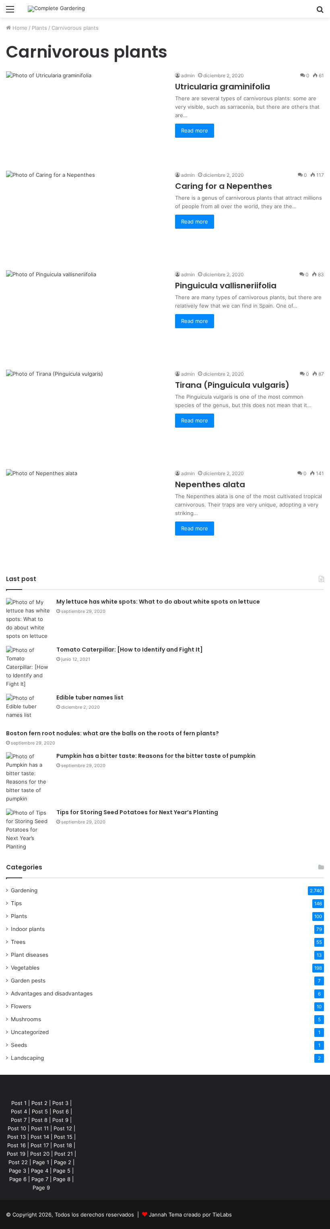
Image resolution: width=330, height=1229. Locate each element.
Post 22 (18, 1162)
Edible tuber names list (90, 697)
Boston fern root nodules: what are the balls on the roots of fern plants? (112, 733)
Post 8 (39, 1120)
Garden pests (28, 980)
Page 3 (17, 1170)
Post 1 (19, 1103)
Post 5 (40, 1111)
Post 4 (19, 1111)
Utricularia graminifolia (222, 86)
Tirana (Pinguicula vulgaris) (232, 385)
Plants (39, 28)
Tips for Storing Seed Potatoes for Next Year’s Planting (137, 812)
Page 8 (61, 1179)
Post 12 (63, 1128)
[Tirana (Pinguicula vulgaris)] (85, 414)
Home (19, 28)
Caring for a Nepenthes (223, 186)
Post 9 (60, 1120)
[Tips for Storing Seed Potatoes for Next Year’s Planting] (28, 830)
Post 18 (63, 1145)
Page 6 (18, 1179)
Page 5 (61, 1170)
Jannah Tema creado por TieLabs (190, 1214)
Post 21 (63, 1153)
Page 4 (39, 1170)
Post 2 (39, 1103)
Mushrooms (26, 1019)
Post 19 (16, 1153)
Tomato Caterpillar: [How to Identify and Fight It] (129, 650)
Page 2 (62, 1162)
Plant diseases (29, 955)
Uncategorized (30, 1032)
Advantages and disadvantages (52, 993)
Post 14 (40, 1137)
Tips (16, 903)
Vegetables (25, 967)
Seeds (19, 1045)
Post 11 (40, 1128)
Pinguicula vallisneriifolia (225, 285)
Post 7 (19, 1120)
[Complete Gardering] (56, 9)
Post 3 (60, 1103)
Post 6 (61, 1111)
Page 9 (41, 1187)
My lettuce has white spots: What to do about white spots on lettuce (158, 602)
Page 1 (41, 1162)
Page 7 (39, 1179)
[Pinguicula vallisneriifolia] (85, 315)
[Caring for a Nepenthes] (85, 216)
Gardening (24, 890)
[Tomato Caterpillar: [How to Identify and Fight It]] (28, 667)
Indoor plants (28, 929)
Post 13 (16, 1137)
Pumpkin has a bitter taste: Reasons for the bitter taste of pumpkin (156, 756)
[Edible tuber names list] (28, 709)
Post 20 (40, 1153)
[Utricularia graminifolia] (85, 116)
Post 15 (63, 1137)
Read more (194, 130)
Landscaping (27, 1058)
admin (188, 75)
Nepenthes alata (210, 484)
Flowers (21, 1006)
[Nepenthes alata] (85, 514)
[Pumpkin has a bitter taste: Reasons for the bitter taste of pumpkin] (28, 777)
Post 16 (16, 1145)
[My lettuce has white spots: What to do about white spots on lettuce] (28, 619)
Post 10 (17, 1128)
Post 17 (40, 1145)
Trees (18, 942)
